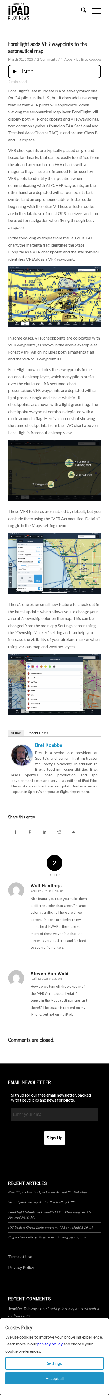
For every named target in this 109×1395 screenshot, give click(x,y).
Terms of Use (20, 1256)
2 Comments (47, 59)
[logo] (45, 10)
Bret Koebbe (91, 59)
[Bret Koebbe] (22, 763)
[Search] (81, 10)
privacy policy (50, 1343)
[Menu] (93, 10)
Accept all (55, 1378)
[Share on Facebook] (15, 831)
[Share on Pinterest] (30, 831)
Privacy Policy (21, 1267)
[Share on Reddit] (59, 831)
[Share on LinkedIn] (44, 831)
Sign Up (55, 1138)
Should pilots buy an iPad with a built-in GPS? (42, 1201)
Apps (68, 59)
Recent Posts (37, 733)
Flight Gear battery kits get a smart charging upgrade (47, 1237)
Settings (54, 1363)
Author (16, 733)
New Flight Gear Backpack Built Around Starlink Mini (47, 1192)
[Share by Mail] (73, 831)
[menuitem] (81, 10)
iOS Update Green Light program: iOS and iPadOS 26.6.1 (50, 1227)
